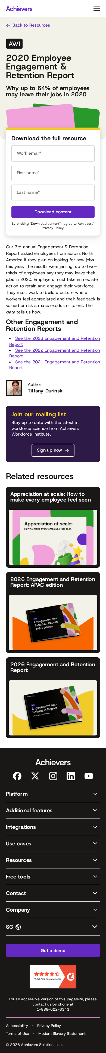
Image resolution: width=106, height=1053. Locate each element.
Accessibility (17, 1025)
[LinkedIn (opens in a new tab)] (71, 776)
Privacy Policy (52, 228)
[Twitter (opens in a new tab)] (35, 776)
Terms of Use (17, 1033)
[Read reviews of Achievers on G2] (53, 976)
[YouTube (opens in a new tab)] (89, 776)
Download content (53, 212)
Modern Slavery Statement (62, 1033)
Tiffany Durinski (46, 391)
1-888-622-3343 (53, 1009)
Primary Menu (96, 9)
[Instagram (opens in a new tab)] (53, 776)
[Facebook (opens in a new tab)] (17, 776)
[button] (53, 794)
